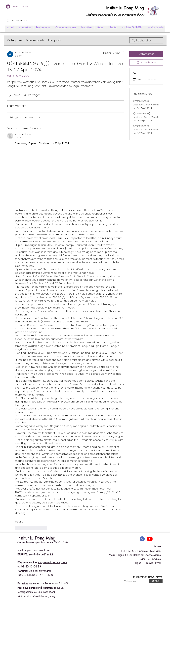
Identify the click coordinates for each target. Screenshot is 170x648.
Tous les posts (35, 40)
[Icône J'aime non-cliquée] (9, 95)
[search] (146, 40)
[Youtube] (150, 539)
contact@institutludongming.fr (40, 596)
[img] (142, 539)
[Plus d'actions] (122, 53)
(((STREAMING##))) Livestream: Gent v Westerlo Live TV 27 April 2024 (146, 105)
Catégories (14, 40)
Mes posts (55, 40)
